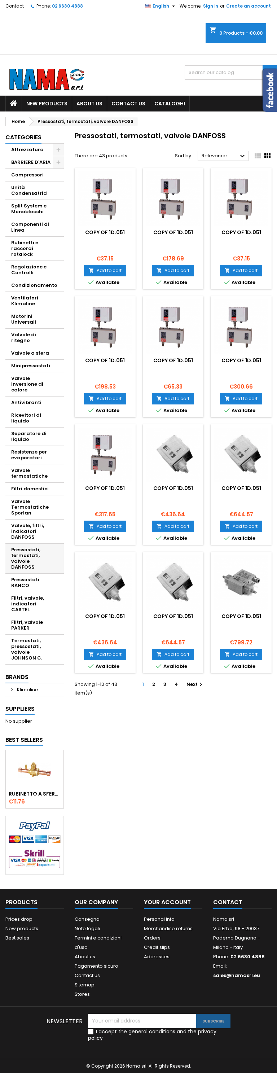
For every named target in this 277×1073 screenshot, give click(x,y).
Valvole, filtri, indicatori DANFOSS (27, 531)
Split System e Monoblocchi (29, 208)
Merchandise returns (168, 928)
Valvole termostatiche (29, 473)
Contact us (128, 103)
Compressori (27, 174)
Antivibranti (26, 402)
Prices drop (18, 919)
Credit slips (157, 947)
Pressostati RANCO (25, 582)
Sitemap (84, 984)
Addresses (157, 956)
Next (195, 684)
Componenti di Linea (30, 227)
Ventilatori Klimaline (24, 300)
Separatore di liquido (29, 436)
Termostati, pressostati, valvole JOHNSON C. (26, 649)
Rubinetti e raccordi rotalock (24, 248)
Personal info (159, 919)
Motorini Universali (23, 319)
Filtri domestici (30, 488)
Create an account (248, 6)
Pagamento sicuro (96, 966)
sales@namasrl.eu (236, 975)
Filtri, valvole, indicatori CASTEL (27, 604)
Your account (167, 902)
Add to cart (105, 270)
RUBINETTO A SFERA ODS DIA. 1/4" (35, 794)
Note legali (87, 928)
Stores (82, 994)
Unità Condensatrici (29, 190)
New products (46, 103)
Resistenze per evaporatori (29, 454)
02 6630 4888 (67, 6)
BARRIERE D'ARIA (30, 162)
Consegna (87, 919)
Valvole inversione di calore (27, 384)
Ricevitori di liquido (26, 418)
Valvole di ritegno (23, 337)
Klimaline (27, 689)
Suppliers (20, 709)
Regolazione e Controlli (29, 269)
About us (89, 103)
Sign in (210, 6)
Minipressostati (30, 365)
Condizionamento (34, 285)
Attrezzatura (27, 149)
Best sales (17, 937)
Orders (152, 937)
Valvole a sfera (30, 353)
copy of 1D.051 (105, 232)
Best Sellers (24, 740)
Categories (23, 137)
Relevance (224, 156)
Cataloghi (169, 103)
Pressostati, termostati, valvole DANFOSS (25, 558)
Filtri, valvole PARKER (27, 625)
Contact (14, 6)
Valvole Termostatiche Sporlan (30, 507)
